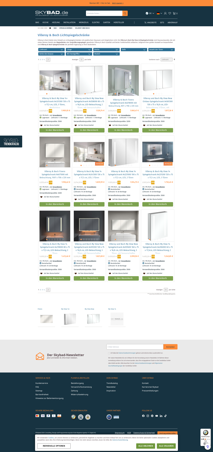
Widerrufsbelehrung (79, 394)
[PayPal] (48, 415)
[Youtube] (156, 416)
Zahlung (74, 390)
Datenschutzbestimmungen (127, 353)
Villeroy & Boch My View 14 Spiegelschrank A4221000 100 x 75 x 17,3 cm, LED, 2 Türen (123, 174)
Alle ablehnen (145, 446)
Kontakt (145, 383)
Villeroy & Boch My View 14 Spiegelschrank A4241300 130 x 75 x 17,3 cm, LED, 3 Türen (89, 174)
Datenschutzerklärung (120, 440)
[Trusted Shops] (73, 417)
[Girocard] (54, 415)
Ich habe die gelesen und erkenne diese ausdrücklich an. (137, 353)
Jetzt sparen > (118, 3)
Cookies (51, 438)
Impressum (120, 432)
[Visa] (43, 415)
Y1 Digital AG (92, 433)
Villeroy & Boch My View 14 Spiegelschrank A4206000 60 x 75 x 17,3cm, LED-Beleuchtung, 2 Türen (158, 249)
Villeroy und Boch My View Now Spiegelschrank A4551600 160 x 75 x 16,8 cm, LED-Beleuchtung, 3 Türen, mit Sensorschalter (123, 249)
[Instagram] (147, 416)
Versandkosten (57, 115)
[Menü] (209, 430)
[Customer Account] (165, 13)
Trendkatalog (112, 383)
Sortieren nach (154, 59)
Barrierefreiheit (42, 394)
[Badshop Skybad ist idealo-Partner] (109, 417)
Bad (55, 28)
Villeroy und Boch (82, 28)
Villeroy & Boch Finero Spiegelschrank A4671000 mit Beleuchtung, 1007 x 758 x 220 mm (55, 174)
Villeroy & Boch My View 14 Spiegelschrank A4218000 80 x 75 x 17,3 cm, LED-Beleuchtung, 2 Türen (55, 249)
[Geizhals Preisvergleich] (116, 417)
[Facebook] (143, 416)
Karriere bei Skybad (150, 387)
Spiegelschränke (66, 28)
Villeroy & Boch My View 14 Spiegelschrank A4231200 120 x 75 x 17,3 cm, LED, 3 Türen (158, 174)
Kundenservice (42, 383)
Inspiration (111, 390)
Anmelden (170, 347)
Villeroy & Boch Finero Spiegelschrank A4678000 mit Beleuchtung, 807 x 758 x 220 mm (123, 103)
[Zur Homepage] (50, 28)
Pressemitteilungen (150, 390)
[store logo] (52, 13)
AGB (129, 432)
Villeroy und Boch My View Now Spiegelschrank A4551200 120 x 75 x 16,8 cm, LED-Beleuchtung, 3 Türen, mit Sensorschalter (89, 249)
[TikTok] (165, 415)
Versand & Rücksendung (81, 387)
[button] (150, 13)
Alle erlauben (166, 446)
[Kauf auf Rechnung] (59, 415)
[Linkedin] (161, 416)
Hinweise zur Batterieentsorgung (49, 398)
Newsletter (111, 387)
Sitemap (39, 390)
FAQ (37, 387)
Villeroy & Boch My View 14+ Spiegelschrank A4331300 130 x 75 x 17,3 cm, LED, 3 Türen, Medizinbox (55, 103)
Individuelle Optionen (54, 446)
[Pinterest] (152, 416)
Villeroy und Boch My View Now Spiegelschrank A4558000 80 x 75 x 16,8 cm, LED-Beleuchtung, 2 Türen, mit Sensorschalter (89, 103)
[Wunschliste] (169, 13)
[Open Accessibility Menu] (208, 447)
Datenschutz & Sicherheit (144, 432)
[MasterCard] (37, 415)
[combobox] (104, 13)
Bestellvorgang (77, 383)
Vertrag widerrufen (167, 433)
